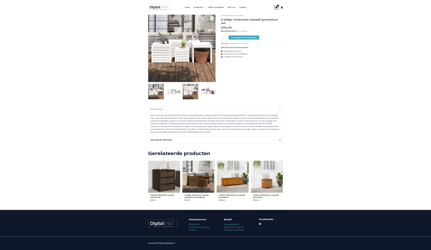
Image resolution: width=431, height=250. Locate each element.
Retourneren (194, 224)
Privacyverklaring (231, 224)
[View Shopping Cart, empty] (276, 7)
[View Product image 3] (190, 91)
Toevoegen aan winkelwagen (244, 37)
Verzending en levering (199, 227)
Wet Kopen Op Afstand (233, 230)
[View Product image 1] (156, 91)
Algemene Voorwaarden (234, 227)
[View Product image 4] (208, 91)
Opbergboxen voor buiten (232, 15)
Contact (192, 230)
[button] (204, 7)
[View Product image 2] (173, 91)
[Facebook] (260, 224)
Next (215, 91)
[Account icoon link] (282, 7)
